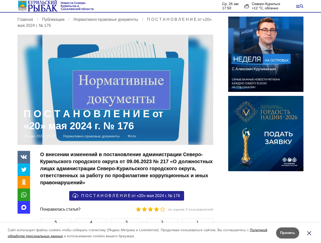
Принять (287, 233)
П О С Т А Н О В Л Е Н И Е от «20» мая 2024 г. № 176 (130, 196)
